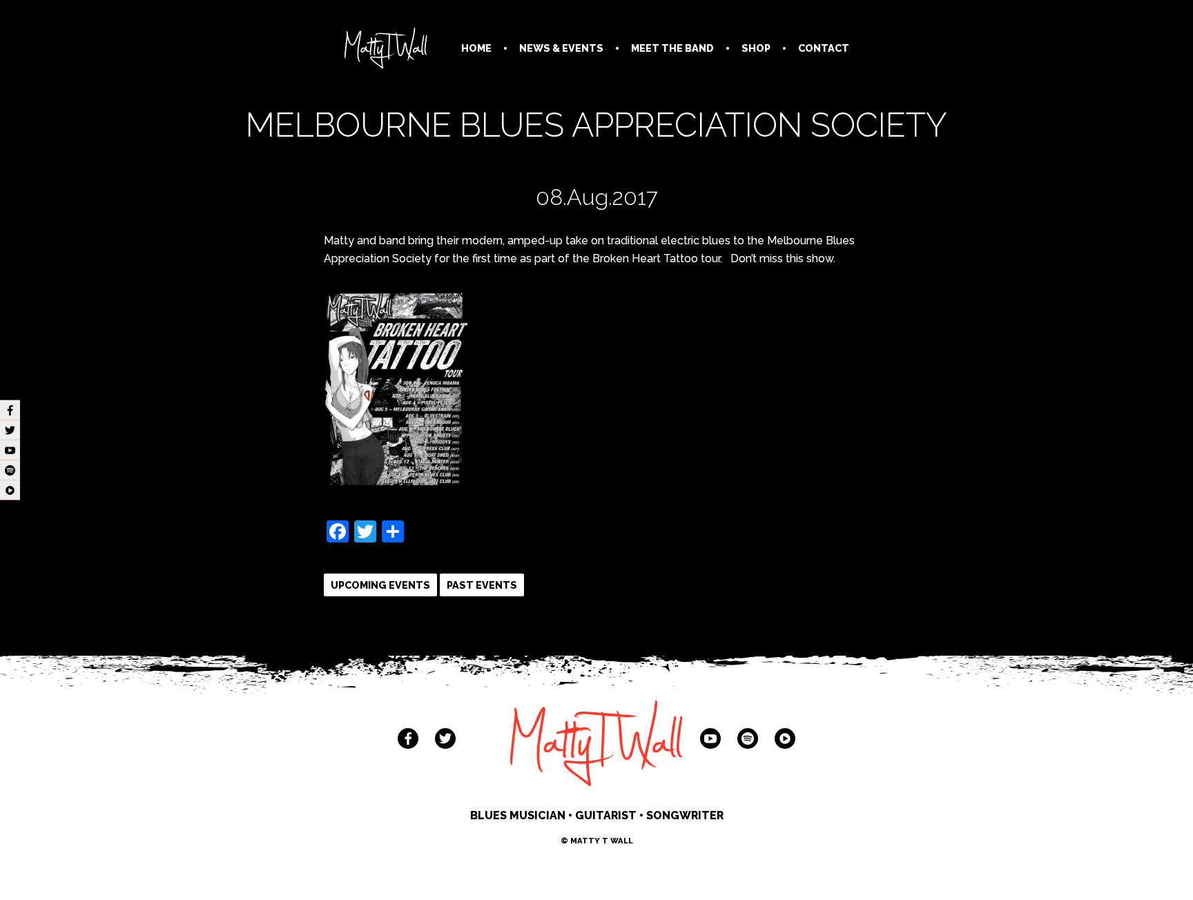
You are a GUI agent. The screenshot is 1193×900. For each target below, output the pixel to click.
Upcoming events (380, 585)
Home (476, 48)
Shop (755, 48)
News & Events (561, 48)
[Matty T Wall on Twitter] (445, 738)
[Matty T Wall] (386, 51)
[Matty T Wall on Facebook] (408, 738)
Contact (823, 48)
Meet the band (672, 48)
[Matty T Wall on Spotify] (747, 738)
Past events (482, 585)
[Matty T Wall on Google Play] (785, 738)
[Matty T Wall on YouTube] (710, 738)
